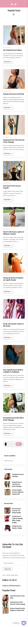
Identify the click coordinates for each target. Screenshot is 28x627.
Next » (19, 444)
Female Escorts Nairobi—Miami (17, 527)
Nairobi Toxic (14, 10)
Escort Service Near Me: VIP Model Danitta (16, 511)
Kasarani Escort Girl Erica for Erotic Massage (17, 484)
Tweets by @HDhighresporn (11, 585)
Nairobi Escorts (7, 47)
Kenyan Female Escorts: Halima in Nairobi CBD (17, 492)
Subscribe (7, 569)
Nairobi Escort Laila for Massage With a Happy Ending (17, 519)
